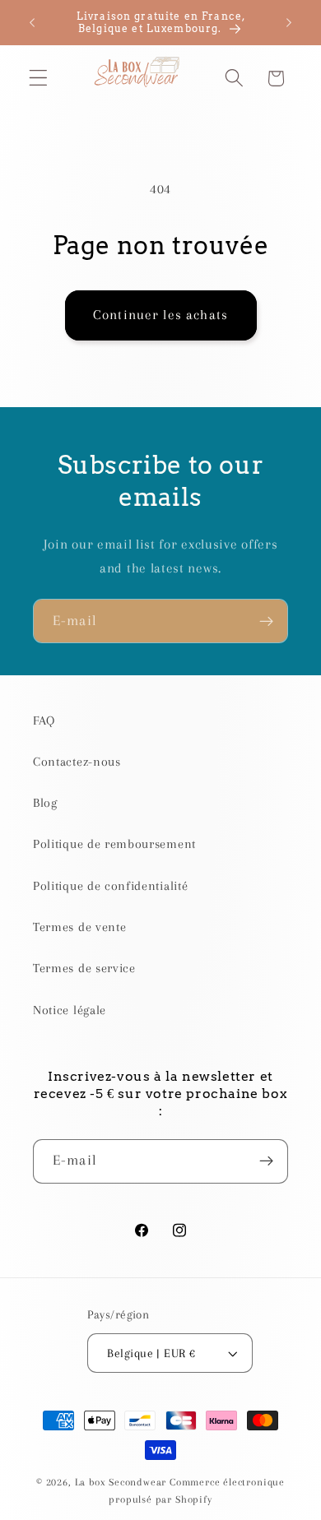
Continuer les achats (160, 314)
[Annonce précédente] (32, 22)
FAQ (44, 720)
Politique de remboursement (114, 843)
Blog (45, 802)
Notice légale (69, 1010)
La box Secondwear (121, 1482)
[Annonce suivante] (289, 22)
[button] (38, 79)
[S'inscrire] (266, 621)
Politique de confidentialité (110, 885)
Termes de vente (79, 927)
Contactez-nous (77, 761)
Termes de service (84, 968)
